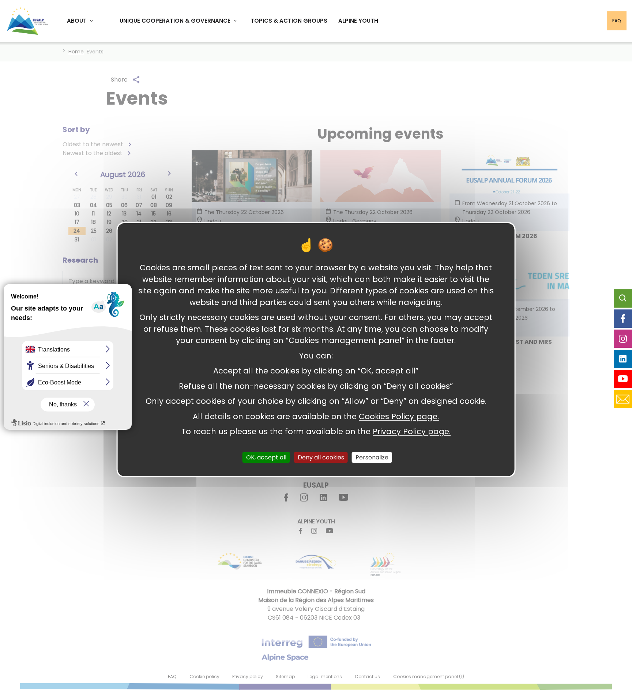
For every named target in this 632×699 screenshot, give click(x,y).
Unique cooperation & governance (175, 21)
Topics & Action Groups (289, 21)
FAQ (616, 21)
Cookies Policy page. (399, 416)
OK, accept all (266, 457)
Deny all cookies (321, 457)
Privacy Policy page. (412, 431)
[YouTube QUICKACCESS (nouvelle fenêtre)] (623, 379)
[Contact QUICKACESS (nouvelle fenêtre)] (623, 399)
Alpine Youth (358, 21)
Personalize (372, 457)
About (77, 21)
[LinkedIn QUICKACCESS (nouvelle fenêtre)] (623, 359)
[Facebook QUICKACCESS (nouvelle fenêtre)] (623, 318)
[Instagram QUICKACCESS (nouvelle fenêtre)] (623, 339)
